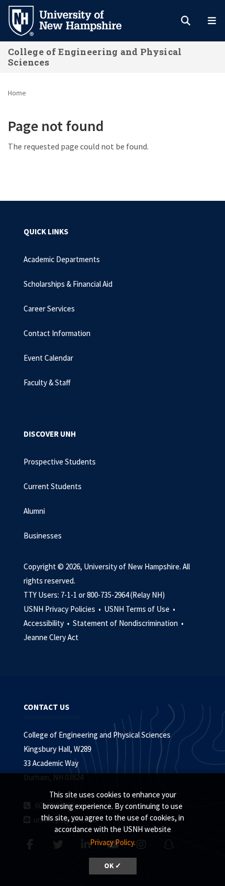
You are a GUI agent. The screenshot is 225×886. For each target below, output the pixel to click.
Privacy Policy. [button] (113, 842)
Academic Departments (62, 259)
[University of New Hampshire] (73, 20)
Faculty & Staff (47, 382)
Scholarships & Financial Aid (68, 284)
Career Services (49, 309)
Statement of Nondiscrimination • (129, 623)
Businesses (43, 536)
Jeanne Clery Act (51, 637)
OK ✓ (112, 865)
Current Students (53, 486)
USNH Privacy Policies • (63, 609)
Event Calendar (48, 358)
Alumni (34, 511)
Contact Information (57, 333)
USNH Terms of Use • (140, 609)
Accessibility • (47, 623)
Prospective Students (60, 462)
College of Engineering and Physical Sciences (95, 57)
